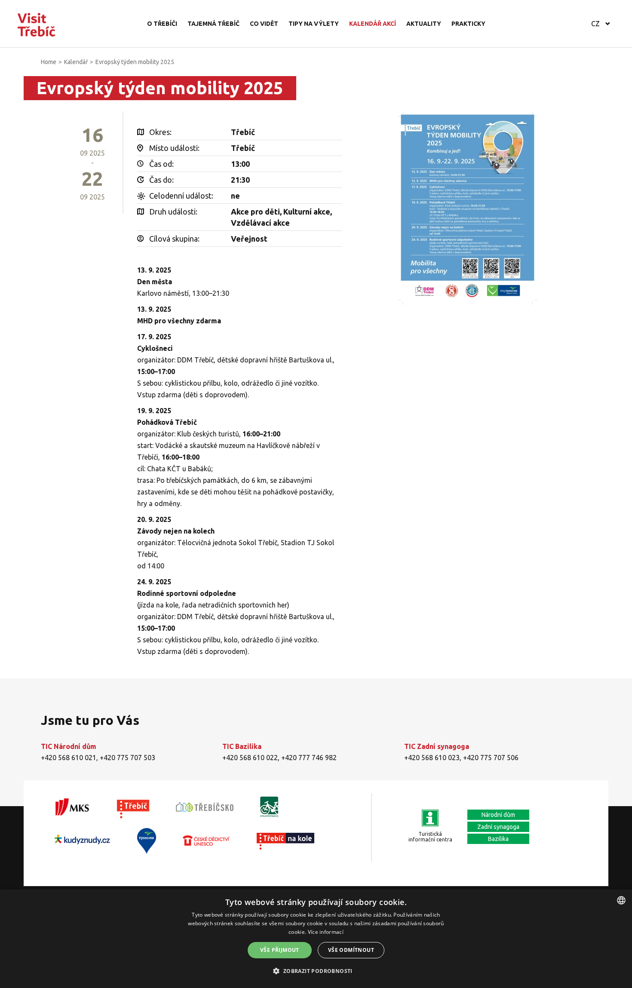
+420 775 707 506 (490, 757)
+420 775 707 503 (127, 757)
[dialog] (316, 939)
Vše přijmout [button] (279, 950)
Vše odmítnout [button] (351, 950)
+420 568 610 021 (68, 757)
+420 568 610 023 (432, 757)
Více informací (326, 932)
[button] (315, 971)
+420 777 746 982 (309, 757)
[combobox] (621, 900)
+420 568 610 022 (250, 757)
